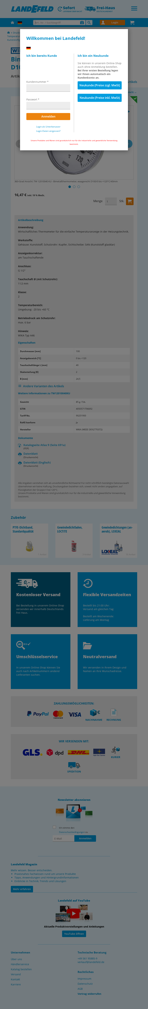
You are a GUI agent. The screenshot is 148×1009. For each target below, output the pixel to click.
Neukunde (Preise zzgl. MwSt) (99, 85)
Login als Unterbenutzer (48, 126)
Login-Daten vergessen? (48, 131)
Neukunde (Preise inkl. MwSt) (100, 98)
